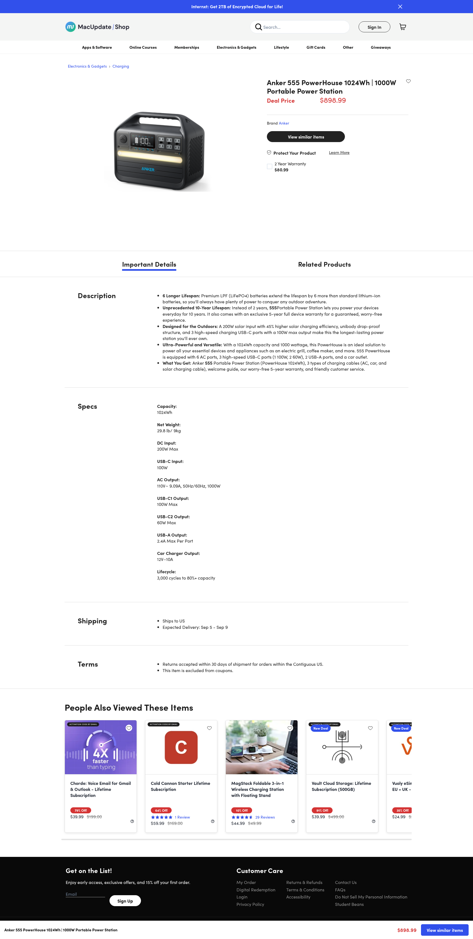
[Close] (400, 6)
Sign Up (125, 901)
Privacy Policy (250, 904)
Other (348, 47)
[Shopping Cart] (402, 27)
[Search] (258, 26)
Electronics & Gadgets (236, 47)
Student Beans (349, 904)
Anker (284, 123)
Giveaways (381, 47)
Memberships (186, 47)
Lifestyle (281, 47)
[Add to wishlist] (408, 81)
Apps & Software (97, 47)
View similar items (306, 137)
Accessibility (298, 897)
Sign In (374, 27)
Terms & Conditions (305, 889)
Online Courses (143, 47)
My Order (246, 882)
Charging (121, 66)
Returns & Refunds (304, 882)
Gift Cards (316, 47)
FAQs (340, 889)
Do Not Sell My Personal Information (371, 897)
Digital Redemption (255, 889)
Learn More (339, 152)
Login (241, 897)
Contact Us (346, 882)
